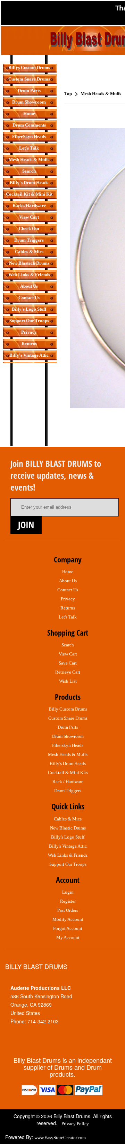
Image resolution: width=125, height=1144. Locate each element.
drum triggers (67, 790)
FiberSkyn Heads (29, 136)
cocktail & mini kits (68, 772)
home (67, 571)
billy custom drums (68, 709)
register (68, 901)
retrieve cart (67, 672)
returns (67, 608)
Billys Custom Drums (29, 67)
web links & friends (68, 855)
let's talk (68, 617)
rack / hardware (67, 781)
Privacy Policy (75, 1123)
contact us (67, 589)
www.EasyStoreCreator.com (60, 1137)
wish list (68, 681)
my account (68, 937)
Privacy (29, 332)
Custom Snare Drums (29, 79)
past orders (67, 910)
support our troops (67, 864)
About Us (29, 286)
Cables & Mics (29, 251)
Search (29, 171)
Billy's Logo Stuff (29, 309)
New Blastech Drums (29, 263)
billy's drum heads (68, 763)
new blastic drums (68, 828)
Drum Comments (29, 125)
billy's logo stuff (67, 837)
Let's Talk (29, 148)
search (67, 644)
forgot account (67, 928)
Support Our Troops (29, 320)
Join (26, 524)
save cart (68, 663)
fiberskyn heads (67, 745)
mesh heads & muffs (68, 754)
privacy (68, 598)
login (68, 892)
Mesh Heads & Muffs (29, 159)
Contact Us (29, 297)
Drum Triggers (29, 240)
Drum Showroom (29, 102)
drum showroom (68, 736)
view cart (68, 654)
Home (29, 113)
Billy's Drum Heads (29, 182)
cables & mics (68, 818)
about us (68, 580)
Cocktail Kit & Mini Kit (29, 194)
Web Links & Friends (29, 274)
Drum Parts (29, 90)
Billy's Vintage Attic (29, 355)
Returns (29, 343)
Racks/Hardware (29, 205)
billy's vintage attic (68, 846)
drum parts (68, 727)
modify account (67, 919)
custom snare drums (68, 718)
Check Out (29, 228)
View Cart (29, 217)
